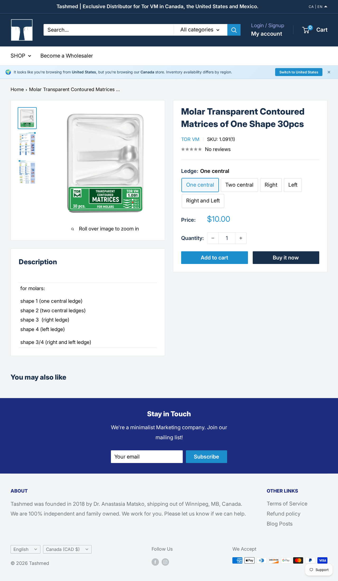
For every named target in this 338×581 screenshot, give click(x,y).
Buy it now (286, 257)
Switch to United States (298, 72)
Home (17, 89)
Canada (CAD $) (63, 549)
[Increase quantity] (240, 238)
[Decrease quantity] (212, 238)
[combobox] (108, 30)
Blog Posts (280, 524)
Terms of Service (287, 503)
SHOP (18, 56)
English (21, 549)
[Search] (234, 30)
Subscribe (206, 457)
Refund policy (284, 514)
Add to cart (214, 257)
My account (266, 33)
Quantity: (192, 238)
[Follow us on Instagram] (165, 561)
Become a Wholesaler (66, 56)
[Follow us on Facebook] (155, 561)
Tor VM (190, 139)
